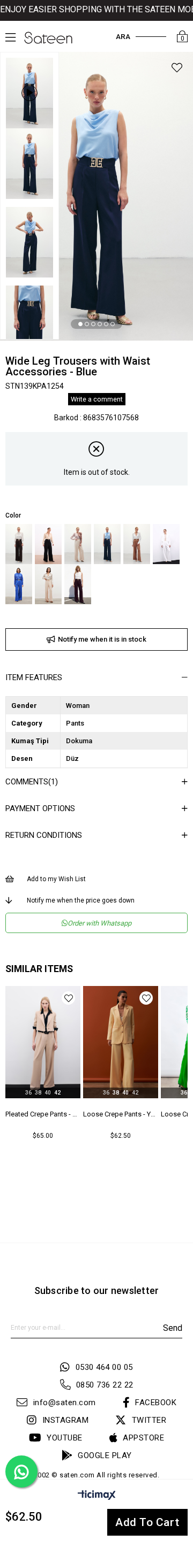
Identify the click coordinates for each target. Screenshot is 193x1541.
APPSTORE (143, 1438)
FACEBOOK (155, 1402)
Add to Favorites (68, 998)
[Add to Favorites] (177, 69)
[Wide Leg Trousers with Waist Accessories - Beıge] (48, 584)
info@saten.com (64, 1402)
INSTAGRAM (65, 1420)
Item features (33, 677)
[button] (80, 324)
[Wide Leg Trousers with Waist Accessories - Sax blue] (18, 584)
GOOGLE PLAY (105, 1455)
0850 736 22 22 (104, 1385)
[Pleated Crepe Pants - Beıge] (42, 1042)
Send (172, 1328)
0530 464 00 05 (104, 1367)
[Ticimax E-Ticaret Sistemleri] (97, 1497)
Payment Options (40, 808)
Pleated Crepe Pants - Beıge (42, 1114)
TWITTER (149, 1420)
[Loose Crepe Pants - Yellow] (120, 1042)
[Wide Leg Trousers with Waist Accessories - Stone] (77, 544)
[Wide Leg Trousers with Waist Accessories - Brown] (18, 544)
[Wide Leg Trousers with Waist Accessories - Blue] (107, 544)
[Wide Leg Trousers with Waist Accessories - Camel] (136, 544)
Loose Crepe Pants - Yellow (120, 1114)
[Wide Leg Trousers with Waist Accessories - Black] (48, 544)
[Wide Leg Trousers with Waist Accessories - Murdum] (77, 584)
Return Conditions (43, 835)
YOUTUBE (65, 1438)
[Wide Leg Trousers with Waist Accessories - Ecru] (166, 544)
